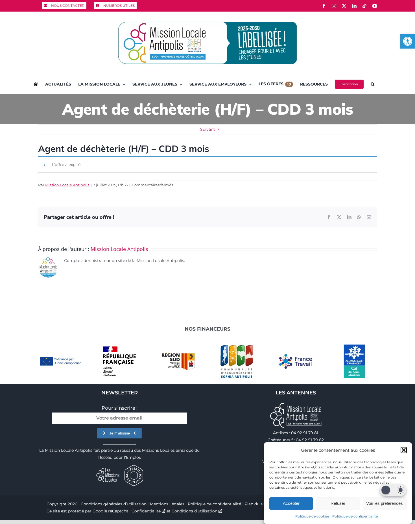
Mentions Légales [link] (167, 503)
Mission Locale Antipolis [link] (67, 185)
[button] (404, 450)
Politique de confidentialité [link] (355, 516)
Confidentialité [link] (146, 511)
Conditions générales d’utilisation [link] (114, 503)
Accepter (291, 503)
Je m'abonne (119, 433)
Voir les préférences (384, 503)
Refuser (338, 503)
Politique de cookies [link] (312, 516)
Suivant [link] (207, 129)
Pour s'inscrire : (119, 408)
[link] (407, 41)
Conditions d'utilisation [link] (194, 511)
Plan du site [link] (256, 503)
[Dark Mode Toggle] (393, 490)
